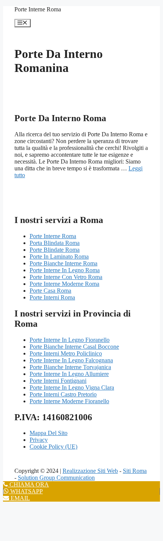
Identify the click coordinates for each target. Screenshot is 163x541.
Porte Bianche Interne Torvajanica (70, 367)
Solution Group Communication (56, 477)
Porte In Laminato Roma (59, 256)
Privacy (39, 440)
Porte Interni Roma (52, 297)
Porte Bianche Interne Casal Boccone (74, 346)
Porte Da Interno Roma (60, 118)
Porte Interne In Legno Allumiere (69, 374)
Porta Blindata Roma (55, 243)
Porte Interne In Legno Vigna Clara (72, 387)
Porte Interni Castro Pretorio (63, 394)
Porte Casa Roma (50, 290)
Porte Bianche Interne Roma (63, 263)
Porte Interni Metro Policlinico (66, 353)
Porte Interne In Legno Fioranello (70, 340)
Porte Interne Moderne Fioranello (69, 401)
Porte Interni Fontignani (58, 380)
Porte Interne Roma (37, 9)
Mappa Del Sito (48, 433)
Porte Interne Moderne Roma (64, 284)
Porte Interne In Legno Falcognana (71, 360)
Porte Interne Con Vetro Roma (66, 277)
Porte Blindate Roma (55, 249)
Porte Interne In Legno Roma (65, 270)
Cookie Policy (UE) (53, 446)
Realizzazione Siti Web (90, 471)
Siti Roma (135, 471)
